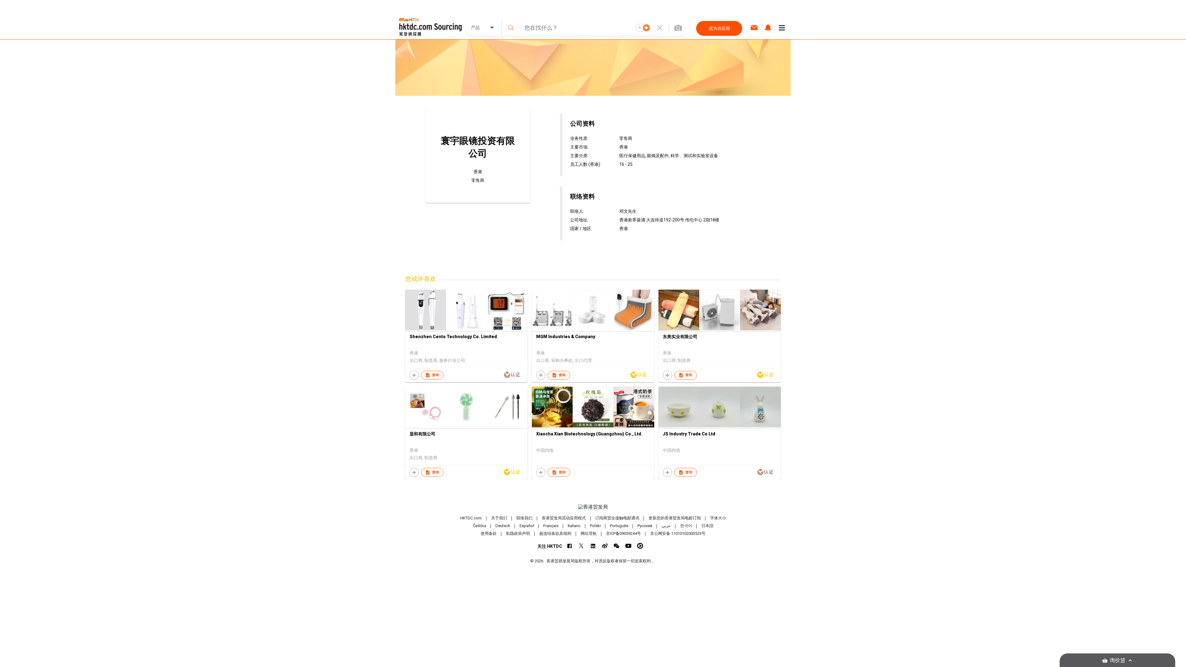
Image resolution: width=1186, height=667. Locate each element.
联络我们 (524, 518)
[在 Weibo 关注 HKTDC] (605, 546)
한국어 (686, 525)
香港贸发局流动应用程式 (564, 518)
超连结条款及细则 (555, 533)
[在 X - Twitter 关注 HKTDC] (581, 546)
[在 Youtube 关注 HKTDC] (628, 546)
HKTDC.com (471, 518)
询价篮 (1117, 660)
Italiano (574, 525)
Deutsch (502, 525)
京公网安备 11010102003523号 (677, 533)
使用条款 (489, 533)
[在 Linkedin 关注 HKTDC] (593, 546)
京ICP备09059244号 (623, 533)
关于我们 (499, 518)
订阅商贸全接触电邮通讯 (617, 518)
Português (619, 525)
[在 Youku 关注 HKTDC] (640, 546)
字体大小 (718, 518)
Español (526, 525)
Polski (595, 525)
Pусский (644, 525)
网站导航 (589, 533)
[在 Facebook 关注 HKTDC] (570, 546)
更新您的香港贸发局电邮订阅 (675, 518)
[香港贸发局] (593, 507)
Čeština (479, 525)
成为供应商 (719, 28)
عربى (666, 525)
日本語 (707, 525)
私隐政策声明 (518, 533)
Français (550, 525)
